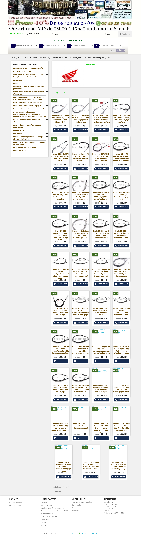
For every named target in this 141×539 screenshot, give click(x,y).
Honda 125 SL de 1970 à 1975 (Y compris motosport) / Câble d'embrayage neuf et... (101, 118)
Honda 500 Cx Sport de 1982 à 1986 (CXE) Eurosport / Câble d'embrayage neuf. (121, 311)
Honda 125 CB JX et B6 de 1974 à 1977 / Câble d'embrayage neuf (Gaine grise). (80, 118)
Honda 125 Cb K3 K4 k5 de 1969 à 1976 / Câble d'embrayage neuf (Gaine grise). (60, 118)
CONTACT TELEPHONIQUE (50, 517)
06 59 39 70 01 (33, 33)
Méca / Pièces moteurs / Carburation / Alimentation (28, 126)
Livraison (44, 502)
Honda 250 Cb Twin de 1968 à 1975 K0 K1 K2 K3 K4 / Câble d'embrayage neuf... (80, 195)
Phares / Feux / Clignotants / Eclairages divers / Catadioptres (28, 138)
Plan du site (45, 522)
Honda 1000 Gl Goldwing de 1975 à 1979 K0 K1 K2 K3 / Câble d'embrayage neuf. (63, 466)
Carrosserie (17, 83)
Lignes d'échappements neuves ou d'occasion (26, 121)
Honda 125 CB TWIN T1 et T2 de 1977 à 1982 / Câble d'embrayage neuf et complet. (101, 157)
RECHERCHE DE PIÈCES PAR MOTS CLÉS (28, 68)
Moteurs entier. (19, 130)
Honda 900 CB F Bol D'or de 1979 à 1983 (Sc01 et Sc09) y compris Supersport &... (101, 428)
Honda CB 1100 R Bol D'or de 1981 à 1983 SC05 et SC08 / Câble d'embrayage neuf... (91, 465)
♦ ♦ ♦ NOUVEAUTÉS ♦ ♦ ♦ (22, 71)
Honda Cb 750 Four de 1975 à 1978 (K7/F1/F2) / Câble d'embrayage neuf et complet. (80, 388)
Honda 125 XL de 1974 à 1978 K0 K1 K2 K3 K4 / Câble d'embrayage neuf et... (121, 118)
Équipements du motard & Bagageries (27, 106)
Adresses (75, 511)
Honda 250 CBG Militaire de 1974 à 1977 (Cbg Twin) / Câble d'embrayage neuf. (60, 235)
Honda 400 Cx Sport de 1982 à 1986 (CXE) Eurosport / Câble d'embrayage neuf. (101, 273)
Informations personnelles (82, 502)
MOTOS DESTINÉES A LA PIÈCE (24, 147)
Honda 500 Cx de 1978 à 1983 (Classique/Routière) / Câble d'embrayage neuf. (80, 312)
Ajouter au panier (60, 130)
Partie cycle (17, 134)
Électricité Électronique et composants (28, 102)
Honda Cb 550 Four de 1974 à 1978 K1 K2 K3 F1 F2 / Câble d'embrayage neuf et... (80, 350)
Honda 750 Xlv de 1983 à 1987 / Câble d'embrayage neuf (80, 426)
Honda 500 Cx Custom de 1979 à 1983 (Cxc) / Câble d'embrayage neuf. (101, 311)
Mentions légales (47, 505)
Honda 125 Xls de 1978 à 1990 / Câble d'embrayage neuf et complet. (80, 157)
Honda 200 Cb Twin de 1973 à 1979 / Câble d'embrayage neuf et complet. (60, 195)
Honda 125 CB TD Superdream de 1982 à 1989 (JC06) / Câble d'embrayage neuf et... (121, 157)
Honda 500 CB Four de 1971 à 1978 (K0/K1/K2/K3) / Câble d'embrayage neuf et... (60, 350)
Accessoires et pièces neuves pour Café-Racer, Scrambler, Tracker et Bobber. (28, 76)
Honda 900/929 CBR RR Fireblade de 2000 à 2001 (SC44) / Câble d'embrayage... (121, 427)
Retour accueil (18, 33)
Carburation (17, 80)
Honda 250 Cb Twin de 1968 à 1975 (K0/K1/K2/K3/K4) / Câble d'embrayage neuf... (101, 196)
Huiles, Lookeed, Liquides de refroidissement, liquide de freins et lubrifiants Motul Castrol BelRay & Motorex (29, 114)
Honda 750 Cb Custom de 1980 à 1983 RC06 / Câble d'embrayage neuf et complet (101, 388)
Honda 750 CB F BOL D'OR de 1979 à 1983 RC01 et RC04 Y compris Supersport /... (60, 427)
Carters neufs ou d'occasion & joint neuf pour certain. (28, 87)
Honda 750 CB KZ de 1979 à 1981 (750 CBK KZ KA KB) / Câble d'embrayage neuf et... (121, 388)
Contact (55, 34)
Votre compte (79, 499)
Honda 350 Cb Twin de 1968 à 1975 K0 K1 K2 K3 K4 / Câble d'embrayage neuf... (80, 234)
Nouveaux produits (16, 502)
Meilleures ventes (15, 505)
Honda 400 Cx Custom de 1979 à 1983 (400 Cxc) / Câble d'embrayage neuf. (80, 273)
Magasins (44, 525)
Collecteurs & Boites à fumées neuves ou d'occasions (28, 93)
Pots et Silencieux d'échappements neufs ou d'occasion (29, 143)
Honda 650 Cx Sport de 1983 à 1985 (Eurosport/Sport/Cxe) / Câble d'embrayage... (101, 350)
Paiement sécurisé (47, 514)
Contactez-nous (46, 519)
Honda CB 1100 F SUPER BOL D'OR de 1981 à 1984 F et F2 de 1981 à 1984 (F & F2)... (118, 465)
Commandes (76, 505)
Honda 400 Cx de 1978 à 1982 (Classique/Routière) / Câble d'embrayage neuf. (60, 274)
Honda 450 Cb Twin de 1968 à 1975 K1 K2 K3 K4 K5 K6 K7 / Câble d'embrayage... (121, 273)
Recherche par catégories (25, 64)
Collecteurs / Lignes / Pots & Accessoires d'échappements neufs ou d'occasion (28, 98)
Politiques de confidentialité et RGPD (54, 511)
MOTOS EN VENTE (20, 151)
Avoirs (74, 508)
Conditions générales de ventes (52, 508)
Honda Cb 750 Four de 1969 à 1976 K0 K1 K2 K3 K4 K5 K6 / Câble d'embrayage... (60, 388)
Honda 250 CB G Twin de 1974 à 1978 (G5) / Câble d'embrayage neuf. (121, 195)
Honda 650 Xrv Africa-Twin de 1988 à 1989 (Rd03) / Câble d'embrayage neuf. (121, 350)
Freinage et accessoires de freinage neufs (29, 109)
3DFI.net (75, 534)
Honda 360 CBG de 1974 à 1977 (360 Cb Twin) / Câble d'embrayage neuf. (121, 234)
